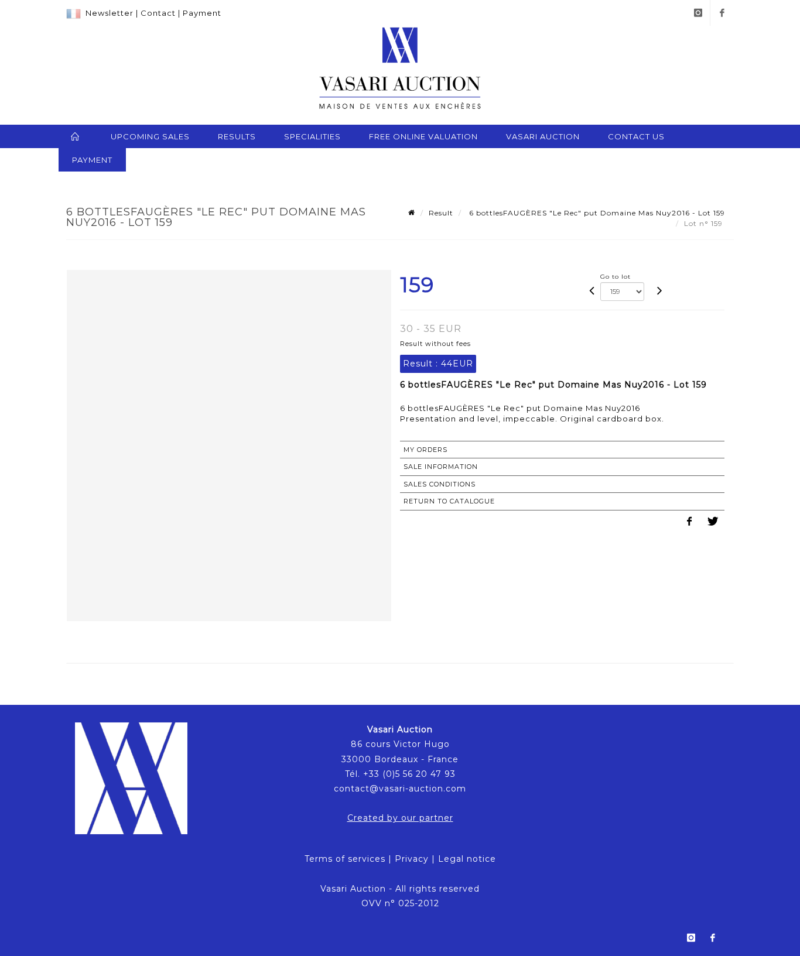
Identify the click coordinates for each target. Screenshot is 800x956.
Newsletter (110, 13)
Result (441, 212)
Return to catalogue (449, 501)
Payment (202, 13)
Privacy (412, 859)
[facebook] (722, 13)
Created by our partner (400, 818)
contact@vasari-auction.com (400, 788)
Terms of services (345, 859)
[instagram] (698, 13)
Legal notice (467, 859)
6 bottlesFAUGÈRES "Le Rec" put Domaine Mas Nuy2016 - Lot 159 (596, 212)
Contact (158, 13)
